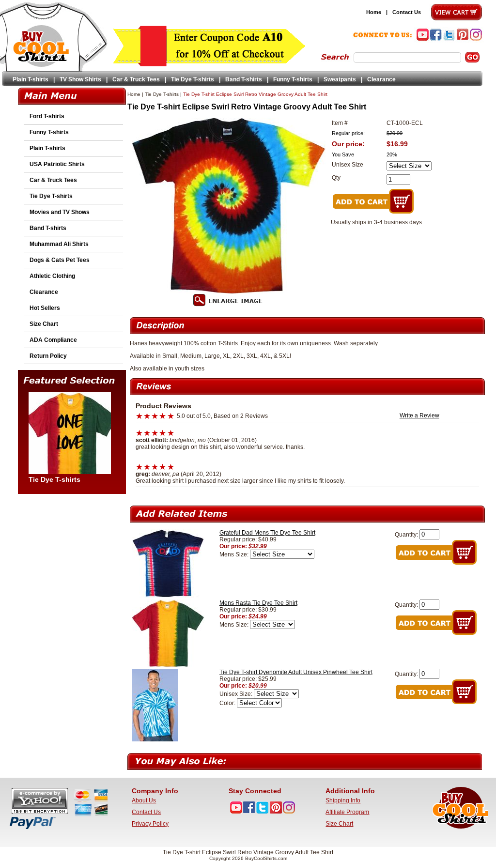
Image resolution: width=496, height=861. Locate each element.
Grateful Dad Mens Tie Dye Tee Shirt (267, 532)
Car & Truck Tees (136, 79)
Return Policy (48, 356)
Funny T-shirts (292, 79)
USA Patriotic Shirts (57, 164)
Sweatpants (340, 79)
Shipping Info (343, 800)
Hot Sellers (45, 308)
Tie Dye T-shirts (192, 79)
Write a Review (419, 415)
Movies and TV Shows (60, 212)
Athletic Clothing (52, 276)
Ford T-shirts (47, 116)
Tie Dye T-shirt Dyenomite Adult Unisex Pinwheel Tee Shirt (295, 672)
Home (373, 12)
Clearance (381, 79)
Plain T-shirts (30, 79)
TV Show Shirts (80, 79)
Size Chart (44, 324)
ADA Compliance (53, 340)
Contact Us (406, 12)
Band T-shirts (243, 79)
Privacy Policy (150, 823)
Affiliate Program (347, 812)
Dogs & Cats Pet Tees (60, 260)
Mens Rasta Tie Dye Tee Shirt (258, 603)
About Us (144, 800)
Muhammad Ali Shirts (59, 244)
